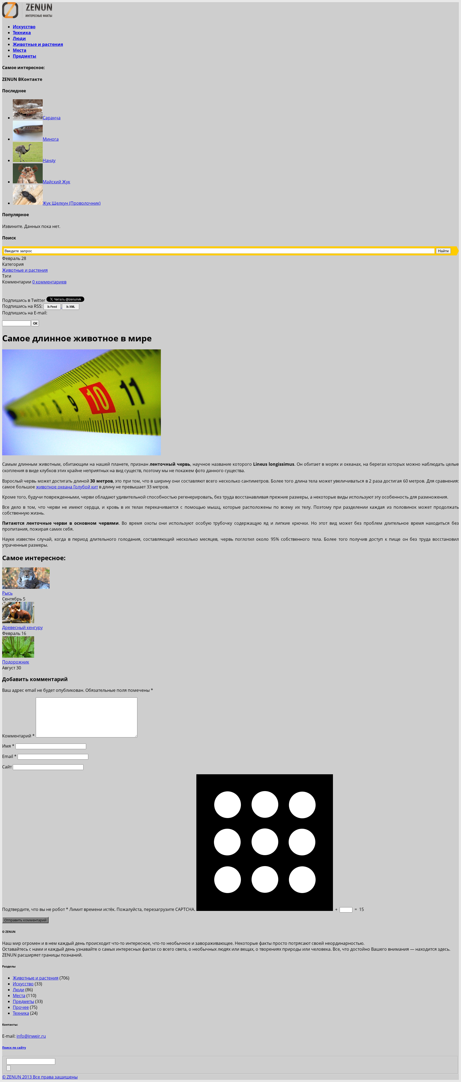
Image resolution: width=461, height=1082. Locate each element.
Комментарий (18, 736)
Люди (19, 38)
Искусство (24, 27)
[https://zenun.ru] (27, 16)
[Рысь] (26, 587)
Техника (22, 32)
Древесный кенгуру (22, 627)
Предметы (24, 56)
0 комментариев (49, 282)
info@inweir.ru (31, 1036)
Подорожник (15, 662)
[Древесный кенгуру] (18, 622)
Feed (53, 307)
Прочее (21, 1007)
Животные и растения (38, 44)
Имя (8, 746)
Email (9, 756)
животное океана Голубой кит (67, 487)
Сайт (7, 767)
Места (19, 50)
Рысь (7, 593)
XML (72, 307)
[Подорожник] (18, 656)
